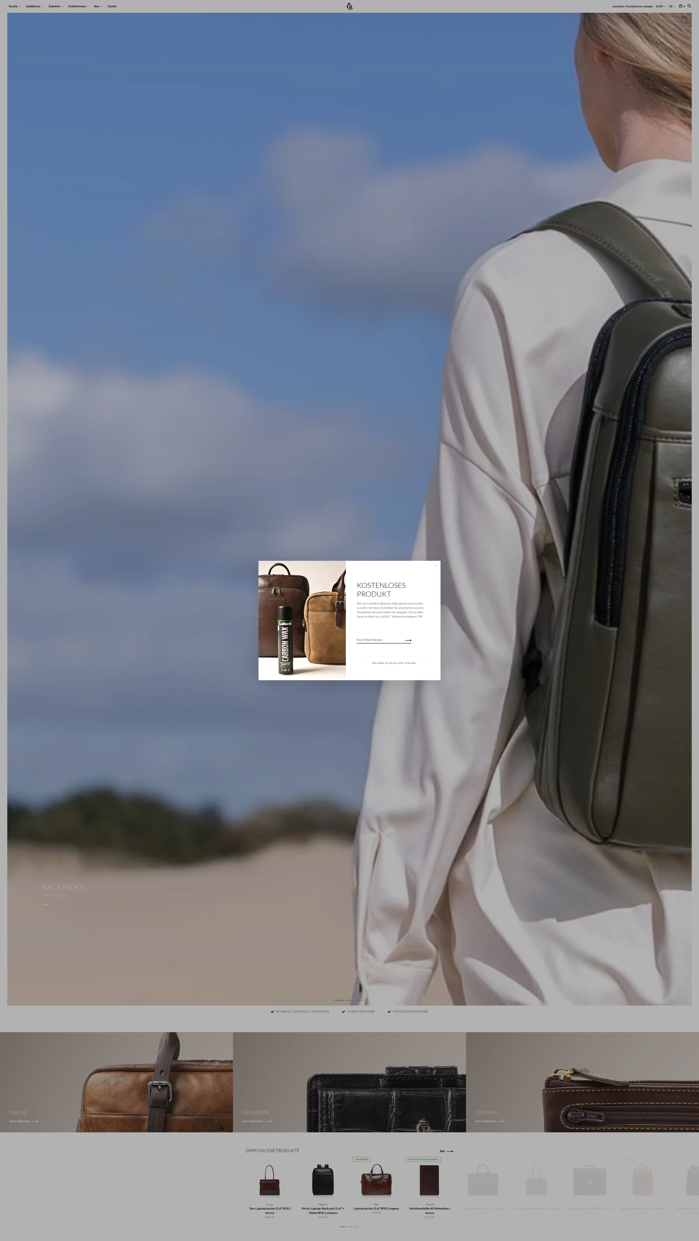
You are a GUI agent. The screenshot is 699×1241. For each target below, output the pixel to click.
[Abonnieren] (407, 640)
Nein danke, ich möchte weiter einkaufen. (394, 662)
